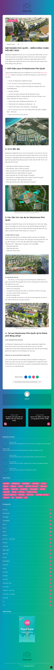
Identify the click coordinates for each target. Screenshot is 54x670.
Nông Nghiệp (33, 489)
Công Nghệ (35, 483)
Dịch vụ (6, 486)
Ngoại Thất (15, 489)
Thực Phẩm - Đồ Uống (42, 494)
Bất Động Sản (12, 20)
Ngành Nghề (24, 489)
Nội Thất (42, 489)
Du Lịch (43, 483)
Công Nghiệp (25, 483)
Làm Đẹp (6, 489)
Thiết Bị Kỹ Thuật (32, 492)
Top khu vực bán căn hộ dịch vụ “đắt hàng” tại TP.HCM (22, 469)
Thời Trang (30, 494)
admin (27, 399)
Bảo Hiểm (6, 483)
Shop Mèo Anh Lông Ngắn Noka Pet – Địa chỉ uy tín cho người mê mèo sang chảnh (30, 443)
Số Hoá (14, 492)
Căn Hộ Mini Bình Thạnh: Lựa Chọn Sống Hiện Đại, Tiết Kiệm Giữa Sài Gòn (27, 456)
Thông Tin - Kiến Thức (10, 494)
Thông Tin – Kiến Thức (8, 590)
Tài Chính (6, 497)
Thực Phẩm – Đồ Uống (9, 594)
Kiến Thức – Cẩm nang (9, 539)
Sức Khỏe (21, 492)
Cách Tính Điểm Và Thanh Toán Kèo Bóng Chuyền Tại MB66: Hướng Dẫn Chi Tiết (23, 450)
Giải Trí (21, 486)
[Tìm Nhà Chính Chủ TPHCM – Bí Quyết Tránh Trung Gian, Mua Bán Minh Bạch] (5, 463)
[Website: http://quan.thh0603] (27, 402)
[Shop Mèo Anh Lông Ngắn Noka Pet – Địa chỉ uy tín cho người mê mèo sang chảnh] (5, 444)
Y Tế (26, 497)
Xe (12, 497)
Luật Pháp (43, 486)
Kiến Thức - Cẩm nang (32, 486)
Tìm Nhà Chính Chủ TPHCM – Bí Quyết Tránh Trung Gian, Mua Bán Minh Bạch (28, 463)
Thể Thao (21, 494)
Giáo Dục (13, 486)
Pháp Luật (6, 492)
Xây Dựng (19, 497)
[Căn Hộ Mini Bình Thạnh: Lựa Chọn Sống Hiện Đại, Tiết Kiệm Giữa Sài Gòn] (5, 457)
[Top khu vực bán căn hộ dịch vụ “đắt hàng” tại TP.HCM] (5, 470)
